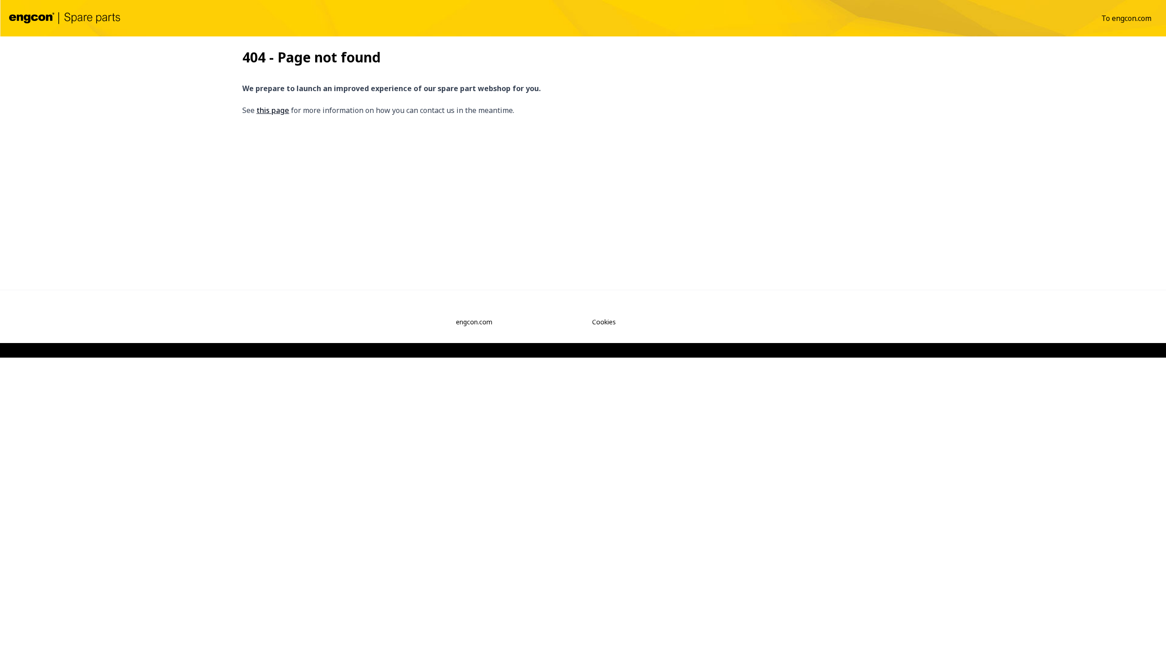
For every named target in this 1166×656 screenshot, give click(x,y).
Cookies (604, 322)
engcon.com (474, 322)
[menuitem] (1126, 18)
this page (272, 110)
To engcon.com (1126, 18)
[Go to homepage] (64, 18)
